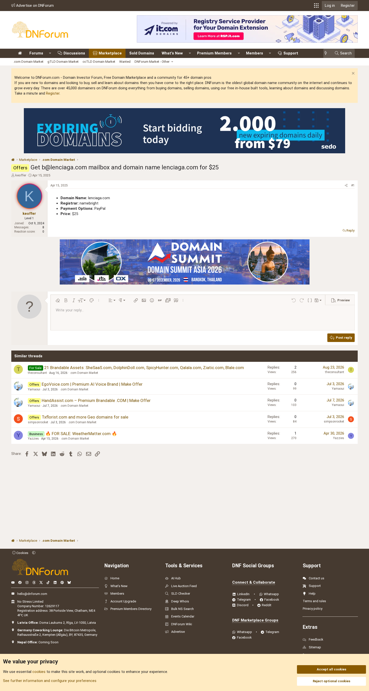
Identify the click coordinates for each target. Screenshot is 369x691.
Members (254, 53)
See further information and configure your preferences (49, 680)
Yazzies (33, 438)
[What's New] (327, 53)
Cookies (22, 553)
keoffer (20, 175)
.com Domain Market (28, 61)
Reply (350, 230)
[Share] (346, 185)
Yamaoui (34, 389)
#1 (353, 185)
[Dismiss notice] (352, 74)
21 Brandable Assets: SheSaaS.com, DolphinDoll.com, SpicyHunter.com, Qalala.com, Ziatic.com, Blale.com (144, 367)
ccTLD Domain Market (99, 61)
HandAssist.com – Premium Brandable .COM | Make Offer (96, 400)
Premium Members (214, 53)
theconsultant (37, 373)
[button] (316, 5)
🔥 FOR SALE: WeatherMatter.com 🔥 (81, 433)
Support (290, 53)
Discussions (74, 53)
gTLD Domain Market (63, 61)
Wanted (125, 61)
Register (52, 93)
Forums (36, 53)
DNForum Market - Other (152, 61)
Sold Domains (141, 53)
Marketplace (110, 53)
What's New (172, 53)
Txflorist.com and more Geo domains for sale (85, 417)
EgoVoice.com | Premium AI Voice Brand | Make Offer (92, 384)
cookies (38, 671)
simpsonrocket (38, 422)
